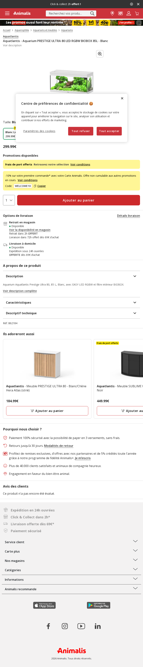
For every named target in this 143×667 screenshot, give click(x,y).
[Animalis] (22, 13)
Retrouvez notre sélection (52, 164)
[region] (71, 118)
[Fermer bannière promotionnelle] (139, 22)
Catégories (13, 570)
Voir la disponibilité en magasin (29, 230)
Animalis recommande (20, 589)
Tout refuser (81, 131)
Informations (14, 580)
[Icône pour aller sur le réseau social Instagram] (65, 626)
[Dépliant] (71, 23)
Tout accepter (109, 131)
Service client (14, 542)
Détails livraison (128, 216)
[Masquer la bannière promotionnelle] (138, 4)
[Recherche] (92, 13)
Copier (41, 186)
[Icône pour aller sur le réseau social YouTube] (81, 626)
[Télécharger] (11, 661)
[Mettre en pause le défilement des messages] (131, 4)
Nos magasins (15, 561)
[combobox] (71, 13)
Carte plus (12, 551)
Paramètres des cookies (39, 131)
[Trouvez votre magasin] (112, 13)
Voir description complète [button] (20, 291)
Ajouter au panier (49, 411)
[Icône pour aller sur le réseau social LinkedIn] (97, 626)
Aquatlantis (10, 36)
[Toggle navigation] (7, 13)
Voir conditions (80, 164)
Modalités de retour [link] (58, 446)
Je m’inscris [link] (83, 458)
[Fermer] (122, 98)
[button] (120, 13)
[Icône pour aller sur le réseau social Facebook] (48, 626)
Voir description (12, 45)
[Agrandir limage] (100, 54)
